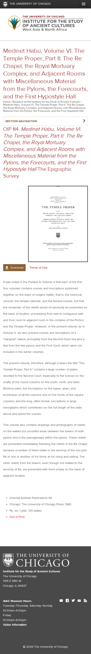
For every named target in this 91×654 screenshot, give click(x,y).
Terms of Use (38, 268)
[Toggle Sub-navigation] (83, 4)
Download (16, 268)
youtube (79, 601)
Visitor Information (15, 625)
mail (61, 601)
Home (6, 101)
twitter (73, 601)
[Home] (45, 24)
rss (85, 601)
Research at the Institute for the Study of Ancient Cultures (46, 101)
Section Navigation (45, 121)
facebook (67, 601)
